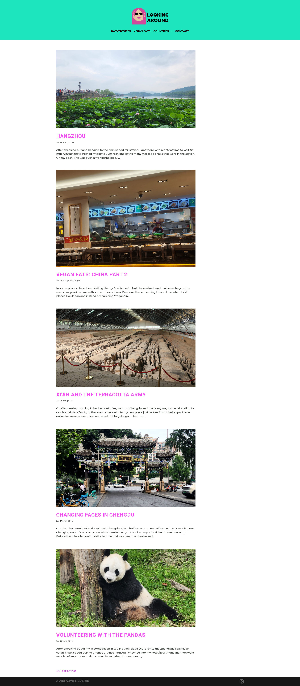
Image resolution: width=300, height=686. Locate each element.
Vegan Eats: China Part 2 (91, 274)
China (71, 142)
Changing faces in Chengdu (95, 515)
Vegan (77, 281)
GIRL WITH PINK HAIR (74, 681)
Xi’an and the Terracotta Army (101, 395)
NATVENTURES (121, 31)
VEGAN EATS (142, 31)
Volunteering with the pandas (100, 635)
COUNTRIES (161, 31)
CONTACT (182, 31)
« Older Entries (66, 670)
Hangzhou (71, 136)
